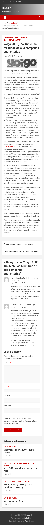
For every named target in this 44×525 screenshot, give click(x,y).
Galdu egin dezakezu (14, 441)
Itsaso (6, 8)
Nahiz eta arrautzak (13, 40)
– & (21, 251)
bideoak (27, 482)
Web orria (7, 406)
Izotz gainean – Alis (13, 501)
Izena (6, 387)
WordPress (29, 521)
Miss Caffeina (28, 463)
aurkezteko (9, 37)
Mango (14, 482)
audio (6, 447)
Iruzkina (7, 363)
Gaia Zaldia (26, 518)
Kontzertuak (17, 463)
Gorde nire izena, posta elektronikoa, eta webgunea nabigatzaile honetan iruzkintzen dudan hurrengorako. (20, 420)
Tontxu (14, 447)
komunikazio (21, 37)
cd (10, 447)
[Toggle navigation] (5, 17)
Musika (6, 465)
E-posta (7, 395)
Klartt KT (8, 56)
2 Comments (17, 56)
